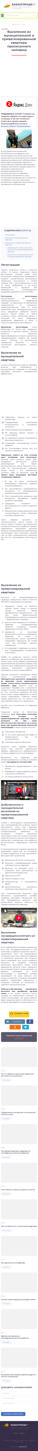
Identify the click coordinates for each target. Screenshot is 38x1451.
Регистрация (10, 235)
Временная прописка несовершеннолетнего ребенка (15, 1337)
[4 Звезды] (21, 1038)
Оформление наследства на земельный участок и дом (18, 1113)
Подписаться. (24, 126)
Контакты (22, 1433)
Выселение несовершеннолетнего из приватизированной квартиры (20, 255)
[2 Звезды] (17, 1038)
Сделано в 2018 (14, 1446)
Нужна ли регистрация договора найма (18, 1299)
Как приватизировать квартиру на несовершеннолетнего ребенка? (15, 1152)
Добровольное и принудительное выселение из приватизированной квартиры (20, 250)
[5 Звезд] (22, 1038)
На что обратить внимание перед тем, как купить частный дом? (17, 1075)
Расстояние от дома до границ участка (18, 1190)
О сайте (15, 1433)
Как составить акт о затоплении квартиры (19, 1226)
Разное (3, 1070)
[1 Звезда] (15, 1038)
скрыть (25, 230)
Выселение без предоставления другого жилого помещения (18, 1376)
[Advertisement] (19, 78)
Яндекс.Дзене (8, 126)
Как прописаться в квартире (13, 1263)
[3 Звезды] (19, 1038)
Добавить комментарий (13, 1414)
